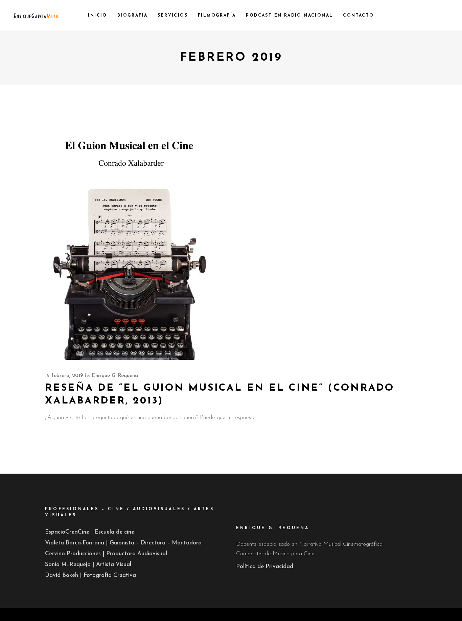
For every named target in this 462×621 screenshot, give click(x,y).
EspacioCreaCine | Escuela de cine (89, 532)
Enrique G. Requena (115, 375)
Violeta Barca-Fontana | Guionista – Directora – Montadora (123, 543)
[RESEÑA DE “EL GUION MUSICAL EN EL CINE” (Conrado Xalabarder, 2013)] (129, 234)
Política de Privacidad (264, 567)
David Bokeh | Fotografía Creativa (90, 575)
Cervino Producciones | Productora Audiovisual (106, 554)
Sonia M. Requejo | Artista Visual (88, 564)
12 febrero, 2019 (64, 375)
